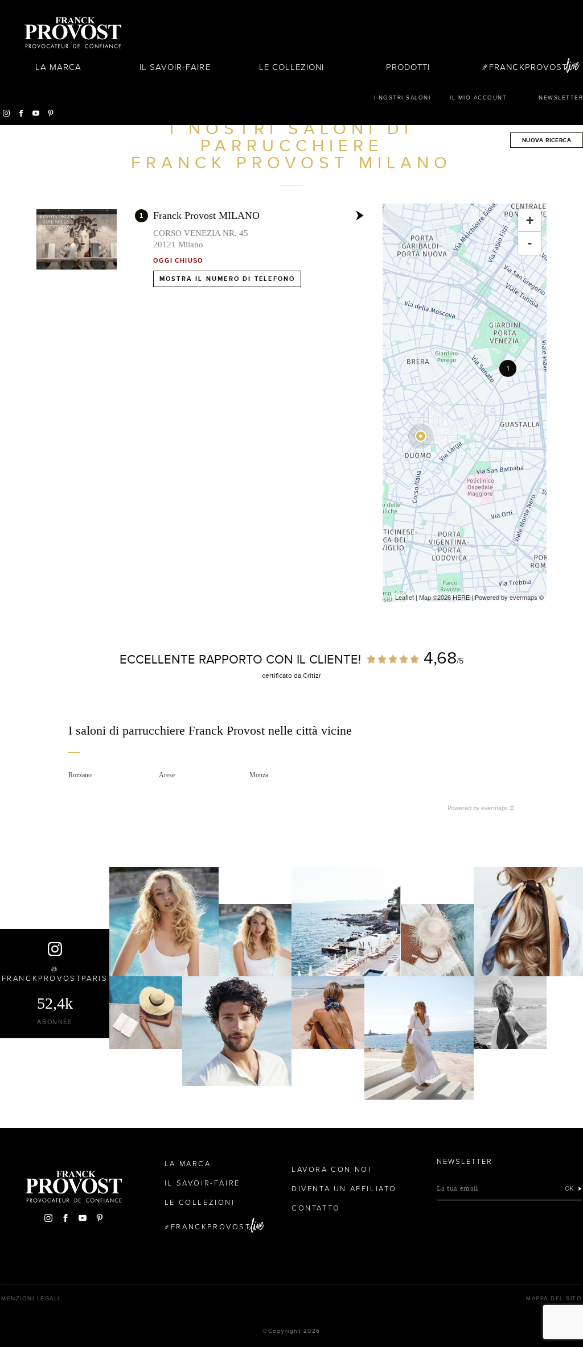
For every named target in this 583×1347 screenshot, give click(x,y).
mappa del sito (554, 1298)
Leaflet (404, 597)
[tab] (291, 738)
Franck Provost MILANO (206, 215)
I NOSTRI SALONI (402, 97)
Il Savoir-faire (175, 67)
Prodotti (408, 67)
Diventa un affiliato (344, 1188)
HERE (461, 597)
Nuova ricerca (546, 140)
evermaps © (498, 808)
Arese (167, 775)
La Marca (58, 67)
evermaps (523, 597)
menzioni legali (30, 1298)
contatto (316, 1208)
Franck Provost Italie (72, 33)
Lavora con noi (331, 1169)
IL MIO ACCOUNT (478, 97)
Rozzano (80, 775)
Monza (258, 775)
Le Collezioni (292, 67)
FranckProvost (528, 67)
